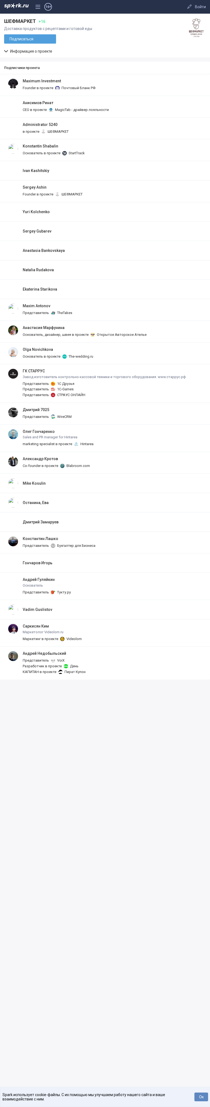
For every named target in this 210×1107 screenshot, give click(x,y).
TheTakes (64, 313)
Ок (201, 1097)
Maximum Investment (42, 81)
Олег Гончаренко (39, 431)
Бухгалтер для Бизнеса (75, 546)
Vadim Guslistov (37, 609)
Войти (200, 7)
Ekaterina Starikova (40, 289)
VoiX (60, 660)
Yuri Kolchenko (36, 212)
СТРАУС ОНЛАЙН (70, 395)
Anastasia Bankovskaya (44, 250)
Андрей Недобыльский (44, 653)
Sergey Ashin (34, 187)
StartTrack (76, 153)
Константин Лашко (40, 538)
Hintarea (87, 444)
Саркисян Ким (36, 626)
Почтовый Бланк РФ (78, 88)
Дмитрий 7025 (36, 410)
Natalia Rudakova (38, 270)
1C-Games (65, 389)
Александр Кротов (40, 459)
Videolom (74, 639)
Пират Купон (75, 672)
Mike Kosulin (34, 483)
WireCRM (64, 417)
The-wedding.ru (80, 356)
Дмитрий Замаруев (41, 522)
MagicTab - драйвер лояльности (81, 110)
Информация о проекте (30, 51)
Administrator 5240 (40, 124)
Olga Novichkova (38, 349)
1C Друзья (65, 384)
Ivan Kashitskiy (36, 170)
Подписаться (21, 39)
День (73, 666)
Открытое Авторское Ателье (121, 335)
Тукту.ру (63, 592)
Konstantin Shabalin (40, 146)
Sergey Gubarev (37, 231)
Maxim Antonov (36, 306)
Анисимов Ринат (38, 103)
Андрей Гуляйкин (39, 579)
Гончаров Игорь (37, 563)
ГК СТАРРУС (34, 371)
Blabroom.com (78, 466)
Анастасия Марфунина (44, 327)
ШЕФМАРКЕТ (58, 131)
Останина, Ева (36, 502)
